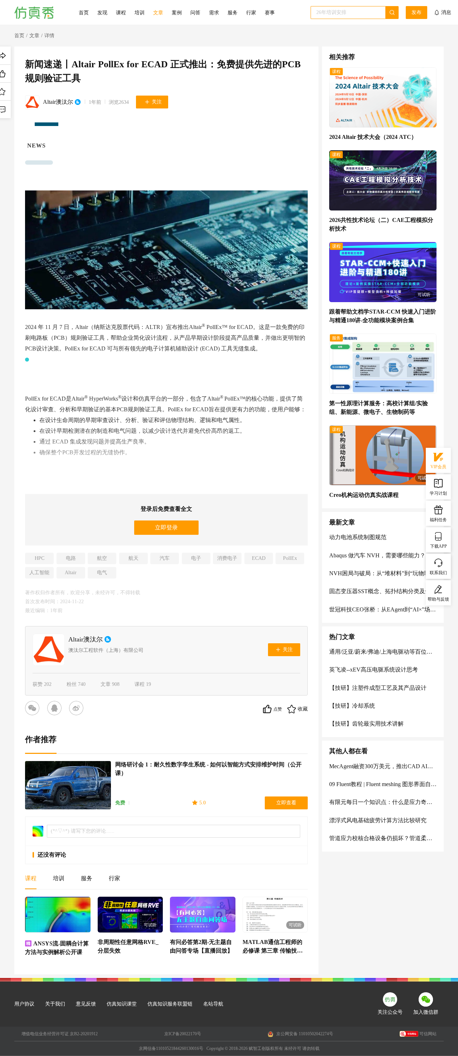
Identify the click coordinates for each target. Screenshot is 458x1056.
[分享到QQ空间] (55, 709)
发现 (102, 12)
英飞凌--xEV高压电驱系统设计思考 (373, 670)
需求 (214, 12)
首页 (84, 12)
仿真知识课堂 (122, 1004)
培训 (140, 12)
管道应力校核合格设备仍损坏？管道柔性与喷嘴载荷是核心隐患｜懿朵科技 (383, 838)
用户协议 (24, 1004)
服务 (233, 12)
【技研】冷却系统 (352, 706)
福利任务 (438, 519)
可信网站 (428, 1033)
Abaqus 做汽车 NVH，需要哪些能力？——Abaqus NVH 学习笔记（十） (383, 555)
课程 (121, 12)
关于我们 (55, 1004)
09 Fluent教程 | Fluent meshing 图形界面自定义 (383, 784)
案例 (177, 12)
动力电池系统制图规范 (357, 537)
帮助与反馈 (438, 599)
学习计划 (438, 493)
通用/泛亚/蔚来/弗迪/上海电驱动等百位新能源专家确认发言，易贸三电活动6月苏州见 (383, 652)
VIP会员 (438, 466)
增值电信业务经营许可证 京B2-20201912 (59, 1033)
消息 (446, 12)
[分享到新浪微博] (77, 709)
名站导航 (213, 1004)
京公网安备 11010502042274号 (304, 1033)
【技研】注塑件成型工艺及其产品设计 (378, 688)
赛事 (270, 12)
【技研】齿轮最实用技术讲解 (366, 724)
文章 (158, 12)
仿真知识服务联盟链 (170, 1004)
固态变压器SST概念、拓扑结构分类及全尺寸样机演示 (383, 591)
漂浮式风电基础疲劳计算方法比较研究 (378, 820)
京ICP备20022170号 (182, 1033)
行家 (251, 12)
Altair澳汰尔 (58, 102)
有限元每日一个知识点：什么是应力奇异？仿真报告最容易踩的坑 (383, 802)
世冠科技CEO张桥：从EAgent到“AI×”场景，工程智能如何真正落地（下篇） (383, 609)
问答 (195, 12)
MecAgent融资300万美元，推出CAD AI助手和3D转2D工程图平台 (383, 766)
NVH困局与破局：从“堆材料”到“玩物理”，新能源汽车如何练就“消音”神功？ (383, 573)
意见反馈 (86, 1004)
